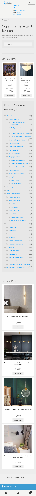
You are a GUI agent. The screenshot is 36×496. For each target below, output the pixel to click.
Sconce (8, 224)
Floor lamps (10, 187)
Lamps (8, 190)
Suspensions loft (14, 261)
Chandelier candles (14, 143)
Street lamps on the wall (18, 220)
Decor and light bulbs (15, 200)
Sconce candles (13, 234)
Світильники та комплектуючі (15, 267)
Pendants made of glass (16, 257)
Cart (27, 491)
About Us (9, 477)
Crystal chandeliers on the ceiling (21, 136)
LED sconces (12, 230)
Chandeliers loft (13, 150)
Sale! (22, 477)
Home (5, 20)
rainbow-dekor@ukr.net (17, 13)
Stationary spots (16, 183)
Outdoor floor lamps (17, 217)
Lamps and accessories (13, 193)
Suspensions (10, 247)
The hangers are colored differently (19, 264)
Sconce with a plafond (15, 240)
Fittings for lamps (14, 210)
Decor (13, 204)
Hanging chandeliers (15, 157)
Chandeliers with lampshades (20, 163)
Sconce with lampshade (16, 244)
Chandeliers (10, 116)
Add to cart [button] (9, 95)
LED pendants (13, 254)
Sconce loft (12, 237)
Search (18, 493)
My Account (6, 493)
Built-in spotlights (14, 197)
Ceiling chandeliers (14, 119)
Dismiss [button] (4, 488)
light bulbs (14, 207)
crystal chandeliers (14, 153)
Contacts (16, 477)
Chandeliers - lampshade (16, 147)
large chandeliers (14, 170)
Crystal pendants (14, 251)
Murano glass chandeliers (16, 173)
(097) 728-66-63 (20, 10)
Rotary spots (15, 180)
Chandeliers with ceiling (18, 160)
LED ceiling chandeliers (18, 140)
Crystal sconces (13, 227)
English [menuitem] (16, 8)
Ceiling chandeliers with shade (20, 133)
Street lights (12, 214)
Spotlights (12, 177)
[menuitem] (17, 3)
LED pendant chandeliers (18, 167)
